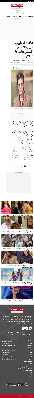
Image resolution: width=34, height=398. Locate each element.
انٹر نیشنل (29, 350)
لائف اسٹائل (29, 357)
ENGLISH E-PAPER (22, 1)
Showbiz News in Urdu (8, 341)
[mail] (14, 166)
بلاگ (31, 373)
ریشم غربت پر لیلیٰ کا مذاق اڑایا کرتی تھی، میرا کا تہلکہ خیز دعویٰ (18, 215)
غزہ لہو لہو (29, 346)
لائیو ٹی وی (17, 13)
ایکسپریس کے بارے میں (29, 334)
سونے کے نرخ (29, 366)
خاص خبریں (14, 16)
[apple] (22, 385)
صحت (30, 364)
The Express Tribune (8, 357)
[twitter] (25, 166)
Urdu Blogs (5, 355)
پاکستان (8, 16)
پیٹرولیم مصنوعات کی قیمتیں (25, 368)
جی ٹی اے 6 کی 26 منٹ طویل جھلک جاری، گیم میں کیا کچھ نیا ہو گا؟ (17, 284)
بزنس (31, 375)
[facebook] (30, 166)
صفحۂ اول (30, 16)
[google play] (11, 385)
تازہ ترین (25, 16)
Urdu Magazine (6, 352)
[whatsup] (19, 166)
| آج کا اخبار (22, 13)
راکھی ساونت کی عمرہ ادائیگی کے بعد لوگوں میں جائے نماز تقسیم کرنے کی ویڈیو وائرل (18, 249)
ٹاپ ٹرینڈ (30, 359)
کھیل (20, 16)
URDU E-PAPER (13, 1)
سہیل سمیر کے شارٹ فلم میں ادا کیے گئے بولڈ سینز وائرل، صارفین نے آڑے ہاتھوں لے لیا (18, 232)
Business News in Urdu (8, 350)
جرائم (31, 379)
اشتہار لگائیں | (12, 13)
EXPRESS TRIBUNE (5, 1)
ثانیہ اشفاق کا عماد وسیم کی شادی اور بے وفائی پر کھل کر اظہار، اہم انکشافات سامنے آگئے (18, 266)
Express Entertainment (9, 359)
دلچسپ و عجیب (28, 361)
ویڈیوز (30, 377)
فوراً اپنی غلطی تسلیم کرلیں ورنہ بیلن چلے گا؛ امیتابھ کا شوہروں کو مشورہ (18, 301)
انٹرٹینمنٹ (29, 355)
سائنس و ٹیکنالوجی (27, 370)
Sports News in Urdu (8, 343)
